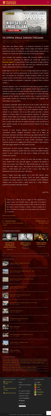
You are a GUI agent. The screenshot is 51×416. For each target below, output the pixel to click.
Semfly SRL (39, 414)
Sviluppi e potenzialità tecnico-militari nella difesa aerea (20, 263)
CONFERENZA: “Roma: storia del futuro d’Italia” (19, 318)
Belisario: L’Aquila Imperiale (15, 326)
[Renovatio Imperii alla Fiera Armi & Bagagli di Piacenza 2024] (5, 335)
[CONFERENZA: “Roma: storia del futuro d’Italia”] (5, 319)
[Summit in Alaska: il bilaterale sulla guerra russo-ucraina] (5, 295)
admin (5, 42)
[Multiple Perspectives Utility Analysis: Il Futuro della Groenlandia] (5, 280)
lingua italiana (10, 215)
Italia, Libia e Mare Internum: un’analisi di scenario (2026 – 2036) (22, 271)
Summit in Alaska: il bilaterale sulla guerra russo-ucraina (20, 295)
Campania (39, 394)
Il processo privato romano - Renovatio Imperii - (11, 370)
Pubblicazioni (18, 42)
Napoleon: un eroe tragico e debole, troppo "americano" (12, 367)
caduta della (19, 71)
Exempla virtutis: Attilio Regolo (41, 243)
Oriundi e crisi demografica (15, 350)
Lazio (38, 387)
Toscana (39, 390)
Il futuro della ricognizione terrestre (16, 311)
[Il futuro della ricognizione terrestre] (5, 311)
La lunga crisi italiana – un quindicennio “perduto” (19, 342)
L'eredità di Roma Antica (7, 365)
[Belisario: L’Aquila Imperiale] (5, 327)
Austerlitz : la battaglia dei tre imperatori (29, 367)
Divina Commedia (8, 60)
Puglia (38, 382)
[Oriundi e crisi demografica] (5, 351)
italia (5, 215)
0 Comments (18, 264)
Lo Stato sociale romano (16, 365)
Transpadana (40, 392)
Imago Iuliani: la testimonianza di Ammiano (25, 244)
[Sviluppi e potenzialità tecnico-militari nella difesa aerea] (5, 264)
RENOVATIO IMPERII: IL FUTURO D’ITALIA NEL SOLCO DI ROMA (23, 303)
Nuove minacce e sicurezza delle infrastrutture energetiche (37, 360)
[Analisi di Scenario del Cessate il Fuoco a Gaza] (5, 288)
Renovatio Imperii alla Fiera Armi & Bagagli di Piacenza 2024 (21, 334)
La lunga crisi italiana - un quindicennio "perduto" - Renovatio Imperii (14, 360)
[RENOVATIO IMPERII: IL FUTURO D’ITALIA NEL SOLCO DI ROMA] (5, 303)
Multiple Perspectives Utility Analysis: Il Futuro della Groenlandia (22, 279)
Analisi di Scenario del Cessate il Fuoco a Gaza (18, 287)
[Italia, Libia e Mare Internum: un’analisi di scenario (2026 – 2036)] (5, 272)
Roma (14, 215)
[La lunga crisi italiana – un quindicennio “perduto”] (5, 343)
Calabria (39, 385)
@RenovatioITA (10, 393)
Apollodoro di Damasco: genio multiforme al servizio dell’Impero (10, 245)
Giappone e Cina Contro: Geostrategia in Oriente (35, 362)
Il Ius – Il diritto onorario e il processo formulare (28, 370)
